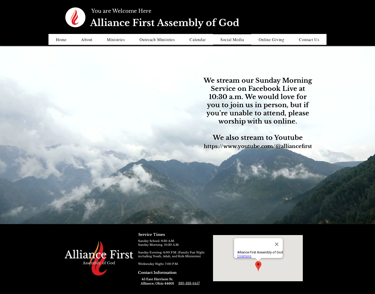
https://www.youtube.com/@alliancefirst (258, 146)
